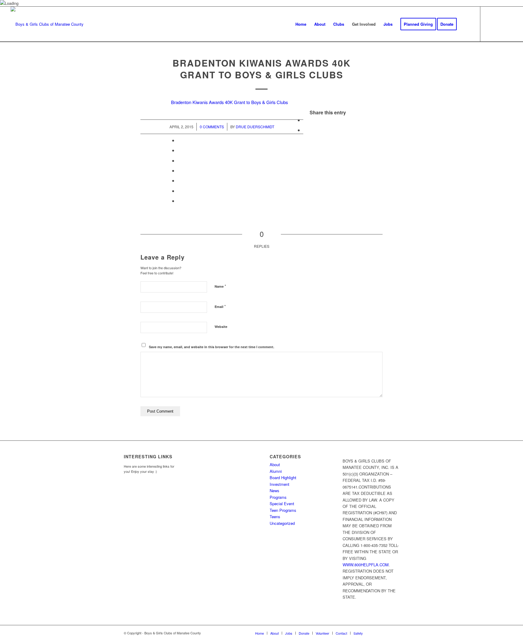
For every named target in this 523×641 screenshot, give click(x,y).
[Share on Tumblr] (179, 170)
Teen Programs (283, 510)
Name (220, 286)
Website (221, 326)
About (275, 464)
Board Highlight (283, 477)
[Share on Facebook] (305, 120)
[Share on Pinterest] (179, 150)
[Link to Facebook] (489, 23)
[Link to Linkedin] (507, 23)
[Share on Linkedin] (179, 160)
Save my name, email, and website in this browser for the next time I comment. (211, 347)
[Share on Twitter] (305, 130)
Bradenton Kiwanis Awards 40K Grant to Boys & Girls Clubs (262, 68)
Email (220, 306)
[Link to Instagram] (498, 23)
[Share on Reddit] (179, 191)
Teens (275, 516)
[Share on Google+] (179, 140)
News (274, 490)
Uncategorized (282, 523)
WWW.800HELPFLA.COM (366, 564)
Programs (278, 497)
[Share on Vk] (179, 180)
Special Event (282, 503)
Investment (279, 484)
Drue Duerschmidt (255, 126)
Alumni (276, 471)
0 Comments (212, 126)
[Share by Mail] (179, 201)
